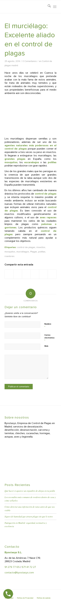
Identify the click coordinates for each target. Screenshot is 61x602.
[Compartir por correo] (52, 274)
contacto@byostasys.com (19, 572)
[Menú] (54, 7)
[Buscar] (47, 6)
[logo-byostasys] (25, 6)
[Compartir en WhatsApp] (26, 274)
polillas (41, 251)
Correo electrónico (49, 338)
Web (46, 346)
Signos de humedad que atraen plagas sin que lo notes (29, 516)
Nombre (47, 325)
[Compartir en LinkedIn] (35, 274)
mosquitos (10, 251)
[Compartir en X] (18, 274)
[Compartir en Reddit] (43, 274)
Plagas (33, 251)
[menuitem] (47, 6)
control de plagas (26, 247)
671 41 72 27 (29, 567)
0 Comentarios (29, 61)
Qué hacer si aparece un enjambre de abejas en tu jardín (30, 490)
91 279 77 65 (12, 567)
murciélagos (22, 251)
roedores (9, 256)
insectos (40, 247)
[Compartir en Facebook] (9, 274)
